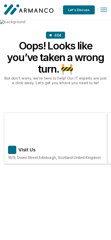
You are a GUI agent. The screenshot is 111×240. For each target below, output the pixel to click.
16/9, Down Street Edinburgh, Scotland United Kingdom (54, 157)
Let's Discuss (79, 10)
